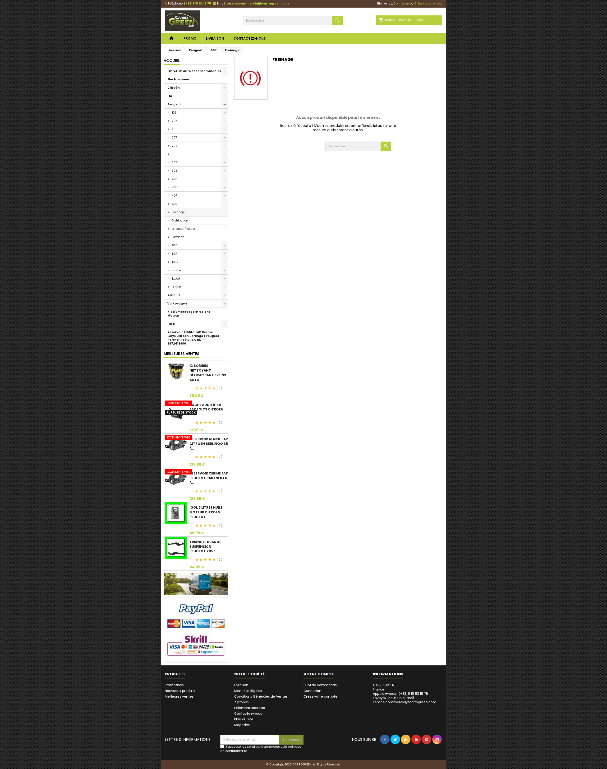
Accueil (172, 60)
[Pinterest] (426, 749)
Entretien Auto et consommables (194, 71)
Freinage (178, 212)
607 (174, 204)
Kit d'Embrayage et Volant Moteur (188, 314)
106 (174, 113)
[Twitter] (395, 749)
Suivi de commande (320, 685)
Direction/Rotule (183, 229)
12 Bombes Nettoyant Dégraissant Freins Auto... (207, 372)
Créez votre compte (320, 696)
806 (175, 245)
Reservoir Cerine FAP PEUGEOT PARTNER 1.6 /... (208, 478)
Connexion (312, 690)
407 (174, 195)
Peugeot (174, 104)
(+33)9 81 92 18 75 (197, 3)
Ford (171, 324)
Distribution (180, 220)
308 (174, 171)
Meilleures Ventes (181, 353)
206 (174, 129)
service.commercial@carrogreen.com (257, 3)
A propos (241, 702)
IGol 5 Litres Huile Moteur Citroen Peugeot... (205, 512)
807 (174, 254)
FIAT (170, 96)
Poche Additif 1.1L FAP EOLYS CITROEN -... (206, 409)
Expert (176, 278)
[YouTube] (416, 749)
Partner (177, 270)
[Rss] (405, 749)
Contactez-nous (249, 38)
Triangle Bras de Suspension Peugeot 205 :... (205, 546)
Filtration (178, 237)
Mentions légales (248, 690)
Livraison (215, 38)
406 (175, 187)
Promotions (174, 685)
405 (175, 179)
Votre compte (319, 674)
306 (174, 154)
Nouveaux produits (180, 690)
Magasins (242, 725)
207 (174, 137)
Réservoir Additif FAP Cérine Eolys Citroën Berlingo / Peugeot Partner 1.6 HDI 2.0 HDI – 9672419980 (193, 337)
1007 (175, 262)
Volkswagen (177, 303)
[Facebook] (385, 749)
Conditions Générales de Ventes (261, 696)
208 (174, 146)
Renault (173, 295)
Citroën (173, 88)
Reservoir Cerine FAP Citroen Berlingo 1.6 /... (208, 444)
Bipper (176, 287)
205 (174, 121)
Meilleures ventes (179, 696)
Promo (190, 38)
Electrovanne (178, 79)
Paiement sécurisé (249, 707)
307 (174, 162)
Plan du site (243, 719)
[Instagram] (437, 749)
